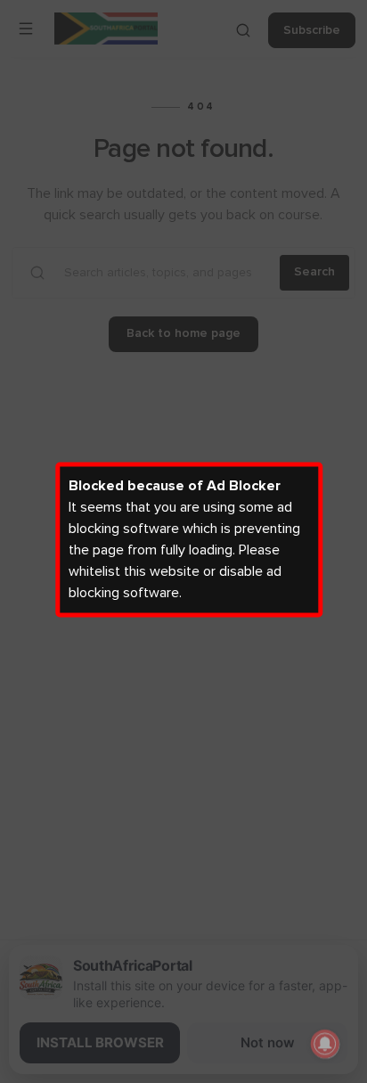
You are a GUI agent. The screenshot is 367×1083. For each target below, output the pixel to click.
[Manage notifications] (325, 1044)
